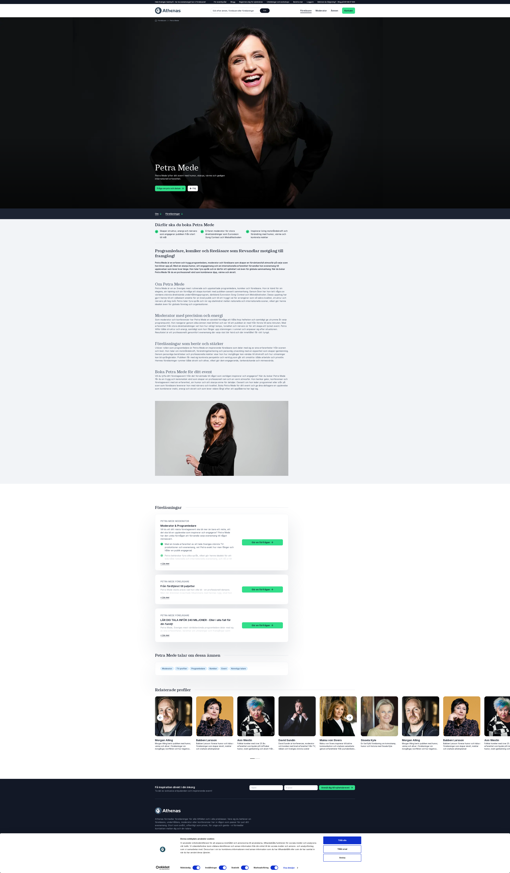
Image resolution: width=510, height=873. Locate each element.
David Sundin (39, 740)
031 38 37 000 (349, 2)
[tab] (252, 758)
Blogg (233, 2)
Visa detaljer (289, 868)
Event (224, 668)
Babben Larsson (206, 740)
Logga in (310, 2)
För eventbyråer (220, 2)
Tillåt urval (342, 849)
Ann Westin (244, 740)
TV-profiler (182, 668)
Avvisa (342, 858)
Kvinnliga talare (238, 668)
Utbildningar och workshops (278, 2)
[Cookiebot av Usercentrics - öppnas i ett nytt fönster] (162, 868)
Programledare (198, 668)
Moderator (321, 10)
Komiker (213, 668)
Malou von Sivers (84, 740)
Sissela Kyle (121, 740)
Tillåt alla (342, 840)
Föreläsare (306, 10)
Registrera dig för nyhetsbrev (251, 2)
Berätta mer (298, 2)
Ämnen (334, 10)
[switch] (222, 868)
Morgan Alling (164, 740)
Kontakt (348, 10)
